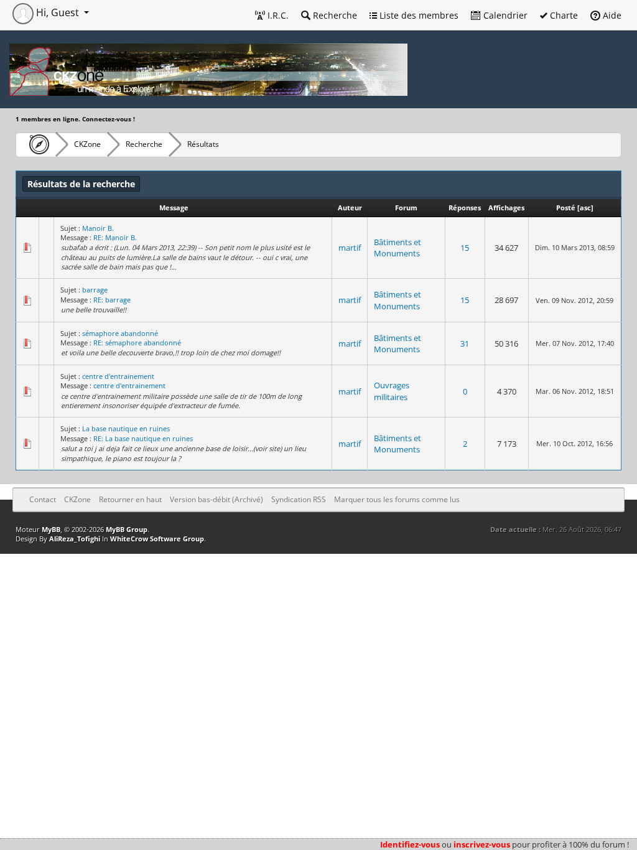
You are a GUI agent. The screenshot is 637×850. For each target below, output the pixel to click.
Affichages (506, 207)
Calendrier (504, 15)
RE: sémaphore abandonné (137, 342)
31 (464, 343)
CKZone (87, 144)
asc (585, 207)
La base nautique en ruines (126, 428)
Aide (610, 15)
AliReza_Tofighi (74, 538)
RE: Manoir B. (115, 237)
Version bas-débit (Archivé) (216, 499)
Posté (565, 207)
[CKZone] (35, 144)
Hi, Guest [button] (57, 12)
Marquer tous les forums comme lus (397, 499)
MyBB (51, 529)
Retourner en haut (130, 499)
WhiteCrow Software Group (157, 538)
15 (464, 247)
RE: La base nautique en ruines (143, 438)
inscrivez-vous (481, 844)
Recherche (333, 15)
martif (349, 247)
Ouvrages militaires (391, 391)
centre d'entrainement (118, 376)
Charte (562, 15)
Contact (42, 499)
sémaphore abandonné (120, 333)
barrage (95, 289)
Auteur (350, 207)
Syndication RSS (298, 499)
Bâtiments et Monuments (397, 247)
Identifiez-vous (410, 844)
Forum (406, 207)
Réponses (465, 207)
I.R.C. (277, 15)
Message (173, 207)
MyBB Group (126, 529)
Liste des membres (417, 15)
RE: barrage (112, 299)
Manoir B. (98, 228)
